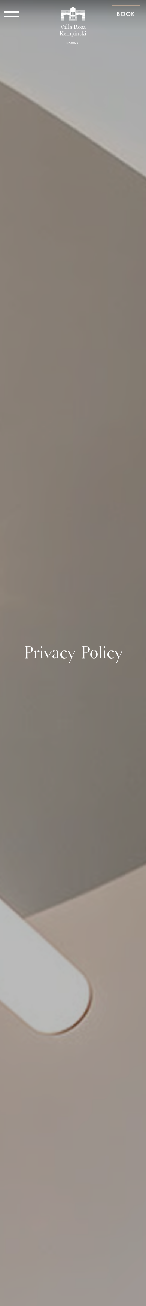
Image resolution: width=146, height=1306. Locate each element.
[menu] (11, 14)
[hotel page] (73, 14)
